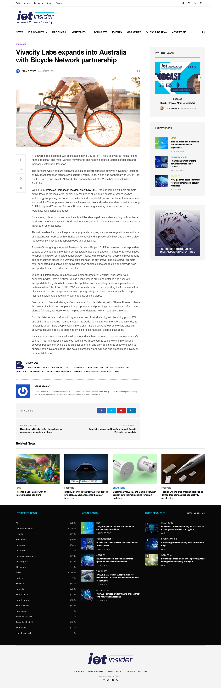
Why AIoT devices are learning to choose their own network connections (117, 595)
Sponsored (21, 611)
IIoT (102, 367)
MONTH (197, 513)
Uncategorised (23, 633)
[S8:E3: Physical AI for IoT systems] (177, 78)
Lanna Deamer (28, 71)
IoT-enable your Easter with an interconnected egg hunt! (31, 493)
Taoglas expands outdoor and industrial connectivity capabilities (185, 144)
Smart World (22, 605)
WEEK (189, 513)
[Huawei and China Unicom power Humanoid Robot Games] (161, 162)
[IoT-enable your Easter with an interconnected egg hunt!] (38, 469)
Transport (21, 44)
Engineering (92, 367)
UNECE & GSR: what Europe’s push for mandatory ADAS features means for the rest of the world (117, 577)
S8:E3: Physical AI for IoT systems (177, 103)
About (49, 3)
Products (59, 32)
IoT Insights (36, 32)
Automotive (57, 367)
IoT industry (22, 372)
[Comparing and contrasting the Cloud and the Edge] (151, 544)
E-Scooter (79, 367)
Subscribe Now (23, 3)
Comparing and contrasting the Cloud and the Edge (182, 544)
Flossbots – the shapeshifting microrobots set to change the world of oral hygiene (182, 528)
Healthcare (21, 539)
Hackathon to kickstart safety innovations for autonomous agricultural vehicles (41, 430)
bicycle (68, 367)
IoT (127, 367)
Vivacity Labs (32, 363)
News (19, 32)
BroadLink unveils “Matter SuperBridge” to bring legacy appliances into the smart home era (86, 495)
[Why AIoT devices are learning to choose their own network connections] (87, 595)
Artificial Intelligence (38, 367)
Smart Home (119, 488)
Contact (59, 3)
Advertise (38, 3)
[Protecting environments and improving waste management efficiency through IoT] (151, 560)
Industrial (20, 545)
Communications (179, 157)
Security (175, 176)
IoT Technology (37, 372)
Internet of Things (115, 367)
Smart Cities (22, 594)
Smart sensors (91, 372)
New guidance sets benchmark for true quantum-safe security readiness (185, 182)
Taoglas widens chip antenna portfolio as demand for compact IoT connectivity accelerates (182, 495)
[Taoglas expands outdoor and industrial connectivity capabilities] (161, 143)
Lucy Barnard (172, 108)
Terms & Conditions (137, 671)
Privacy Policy (115, 671)
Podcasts (100, 32)
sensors (78, 372)
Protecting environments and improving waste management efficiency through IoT (182, 560)
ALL (203, 513)
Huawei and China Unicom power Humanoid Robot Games (183, 163)
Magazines (134, 32)
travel (117, 372)
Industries (78, 32)
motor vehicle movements (59, 372)
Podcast (177, 99)
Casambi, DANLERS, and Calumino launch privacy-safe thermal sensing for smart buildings (134, 495)
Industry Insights (24, 556)
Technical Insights (25, 622)
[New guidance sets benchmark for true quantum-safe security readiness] (161, 181)
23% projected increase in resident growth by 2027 (69, 190)
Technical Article (24, 616)
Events (117, 32)
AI (17, 523)
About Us (79, 671)
